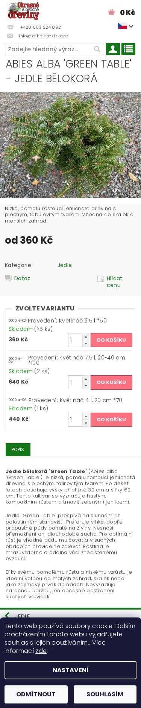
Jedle (65, 265)
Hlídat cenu (115, 282)
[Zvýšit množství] (85, 336)
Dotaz (22, 278)
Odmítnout (36, 694)
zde (41, 651)
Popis (18, 449)
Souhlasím (104, 694)
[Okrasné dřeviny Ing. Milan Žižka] (24, 10)
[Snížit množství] (85, 343)
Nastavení (71, 670)
